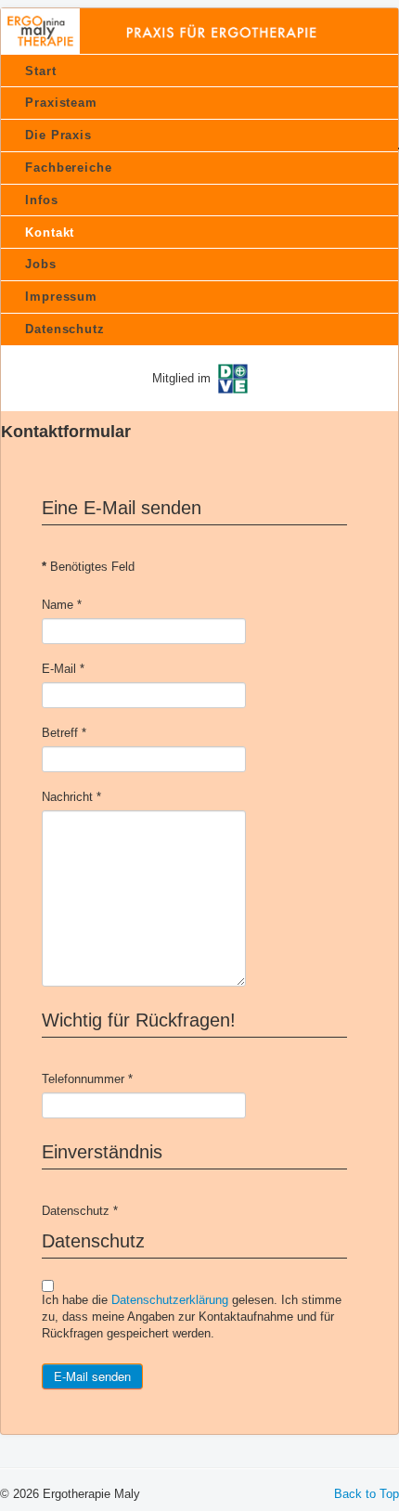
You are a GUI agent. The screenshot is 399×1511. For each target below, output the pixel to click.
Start (41, 71)
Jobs (41, 264)
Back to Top (366, 1494)
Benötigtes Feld (88, 567)
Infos (41, 200)
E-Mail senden (92, 1376)
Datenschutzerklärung (169, 1300)
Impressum (61, 296)
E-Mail (63, 669)
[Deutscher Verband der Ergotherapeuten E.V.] (233, 377)
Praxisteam (61, 103)
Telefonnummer (87, 1079)
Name (62, 605)
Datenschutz (65, 329)
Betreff (64, 733)
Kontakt (49, 232)
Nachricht (71, 797)
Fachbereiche (68, 167)
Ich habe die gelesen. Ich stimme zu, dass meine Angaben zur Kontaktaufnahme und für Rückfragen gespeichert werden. (191, 1316)
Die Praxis (58, 135)
